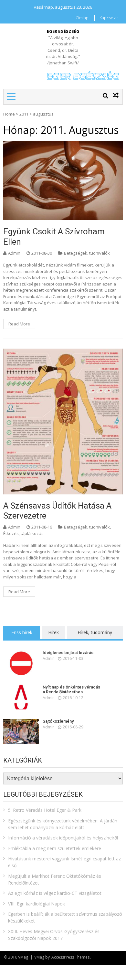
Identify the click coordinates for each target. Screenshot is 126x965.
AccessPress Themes (70, 957)
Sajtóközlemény (58, 721)
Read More (19, 324)
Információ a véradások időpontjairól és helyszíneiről (63, 838)
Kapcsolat (109, 18)
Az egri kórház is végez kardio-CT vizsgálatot (54, 893)
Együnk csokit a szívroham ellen (54, 236)
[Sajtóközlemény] (21, 731)
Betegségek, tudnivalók (87, 253)
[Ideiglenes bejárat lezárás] (21, 662)
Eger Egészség (63, 31)
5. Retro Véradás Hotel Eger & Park (44, 810)
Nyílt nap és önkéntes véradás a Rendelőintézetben (71, 690)
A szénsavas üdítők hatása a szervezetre (57, 510)
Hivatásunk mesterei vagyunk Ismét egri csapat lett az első (64, 862)
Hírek (53, 632)
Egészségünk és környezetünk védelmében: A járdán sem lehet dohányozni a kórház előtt (62, 824)
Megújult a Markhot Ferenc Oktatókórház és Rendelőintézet (54, 879)
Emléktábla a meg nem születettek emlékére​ (54, 848)
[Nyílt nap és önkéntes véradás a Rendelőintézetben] (21, 697)
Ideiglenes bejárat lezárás (68, 652)
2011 (23, 114)
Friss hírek (21, 632)
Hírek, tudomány (95, 632)
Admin (14, 253)
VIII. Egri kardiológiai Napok (36, 904)
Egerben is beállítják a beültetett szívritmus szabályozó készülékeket (65, 917)
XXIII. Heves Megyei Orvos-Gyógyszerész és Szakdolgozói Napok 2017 (54, 934)
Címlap (82, 18)
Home (9, 114)
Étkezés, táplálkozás (23, 533)
